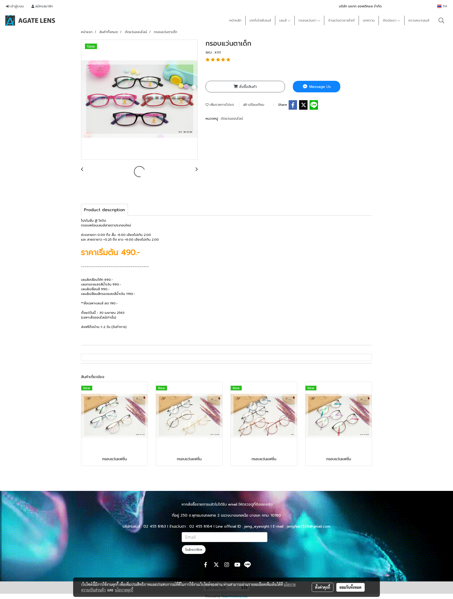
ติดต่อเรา (390, 20)
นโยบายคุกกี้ (124, 589)
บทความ (369, 20)
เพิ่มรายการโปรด (221, 104)
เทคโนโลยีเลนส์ (260, 20)
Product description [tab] (104, 210)
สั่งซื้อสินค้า (247, 86)
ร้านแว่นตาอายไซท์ (341, 20)
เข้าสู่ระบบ (16, 6)
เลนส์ (283, 20)
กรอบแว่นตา (308, 20)
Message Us (319, 86)
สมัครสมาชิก (43, 6)
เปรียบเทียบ (255, 104)
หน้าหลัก (235, 20)
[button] (441, 20)
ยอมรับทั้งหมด (350, 587)
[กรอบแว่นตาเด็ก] (139, 100)
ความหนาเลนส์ (418, 20)
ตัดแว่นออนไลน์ (232, 118)
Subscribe (193, 549)
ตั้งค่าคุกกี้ (322, 587)
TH (444, 6)
